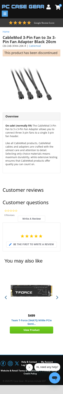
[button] (6, 297)
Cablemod (35, 45)
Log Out (25, 365)
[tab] (31, 219)
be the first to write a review (33, 244)
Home (6, 31)
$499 (31, 315)
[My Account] (49, 6)
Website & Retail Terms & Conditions (20, 370)
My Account (47, 361)
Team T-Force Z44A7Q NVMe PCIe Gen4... (31, 322)
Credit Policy (30, 373)
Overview (12, 116)
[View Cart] (57, 7)
